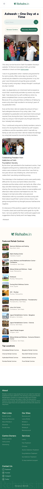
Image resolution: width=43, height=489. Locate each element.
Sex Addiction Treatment (29, 457)
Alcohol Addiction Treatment (30, 450)
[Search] (36, 22)
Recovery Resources (29, 30)
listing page (24, 69)
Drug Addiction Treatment (29, 453)
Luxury (24, 439)
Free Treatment (26, 443)
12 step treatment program (30, 460)
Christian (24, 446)
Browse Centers (12, 30)
